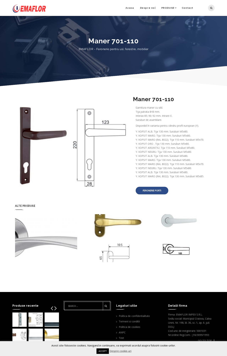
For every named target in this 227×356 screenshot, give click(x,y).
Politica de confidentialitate (134, 316)
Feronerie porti (152, 190)
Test (121, 338)
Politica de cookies (129, 327)
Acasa (130, 8)
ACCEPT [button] (103, 351)
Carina (46, 227)
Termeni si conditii (129, 321)
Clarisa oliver (113, 227)
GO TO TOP (205, 340)
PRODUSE (168, 8)
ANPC (122, 332)
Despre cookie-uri (120, 351)
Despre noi (148, 8)
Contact (187, 8)
